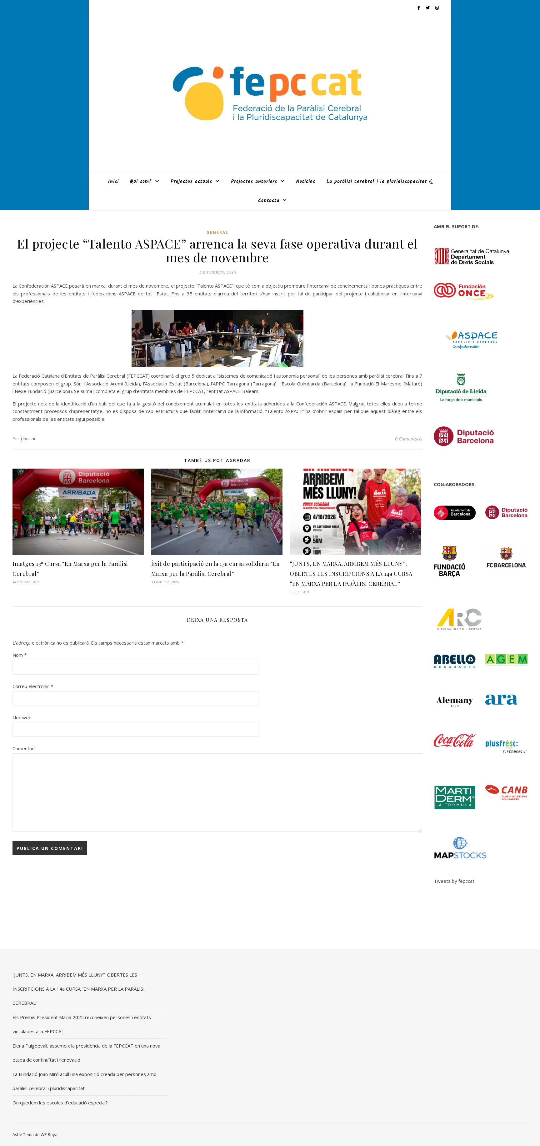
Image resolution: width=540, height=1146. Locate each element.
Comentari (23, 748)
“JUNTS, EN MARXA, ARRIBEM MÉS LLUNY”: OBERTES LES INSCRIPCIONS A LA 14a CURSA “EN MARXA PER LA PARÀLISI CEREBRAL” (351, 573)
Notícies (305, 181)
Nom (19, 655)
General (217, 232)
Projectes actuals (191, 181)
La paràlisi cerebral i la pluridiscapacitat (377, 181)
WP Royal (49, 1134)
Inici (113, 181)
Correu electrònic (32, 686)
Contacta (268, 200)
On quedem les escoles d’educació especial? (60, 1102)
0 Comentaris (408, 438)
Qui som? (141, 181)
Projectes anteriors (254, 181)
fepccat (28, 438)
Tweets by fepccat (454, 881)
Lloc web (22, 717)
